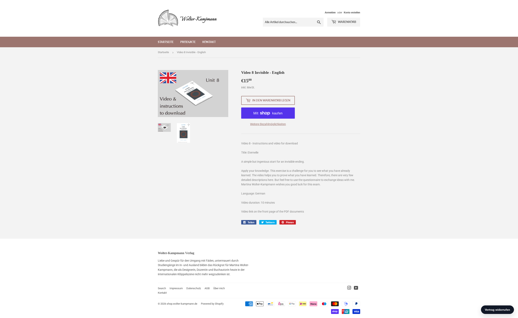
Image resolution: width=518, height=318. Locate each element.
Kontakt (209, 42)
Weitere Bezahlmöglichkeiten (268, 124)
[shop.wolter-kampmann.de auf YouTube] (356, 288)
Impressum (176, 288)
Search (162, 288)
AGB (207, 288)
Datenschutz (193, 288)
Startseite (166, 42)
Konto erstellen (352, 12)
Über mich (219, 288)
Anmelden (330, 12)
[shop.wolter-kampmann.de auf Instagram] (349, 288)
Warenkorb (346, 22)
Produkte (188, 42)
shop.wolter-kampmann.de (182, 303)
